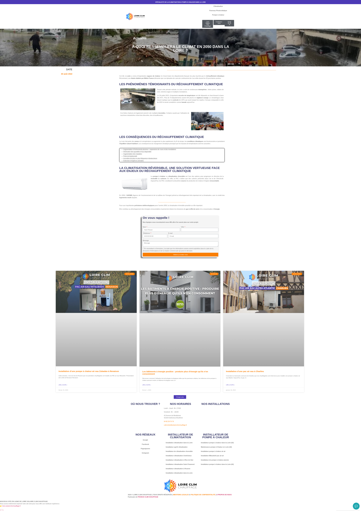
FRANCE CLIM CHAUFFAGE (148, 497)
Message (146, 240)
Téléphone (146, 233)
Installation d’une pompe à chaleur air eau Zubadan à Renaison (89, 371)
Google (145, 440)
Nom (144, 227)
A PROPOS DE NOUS (224, 494)
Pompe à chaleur (218, 15)
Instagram (145, 453)
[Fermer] (1, 510)
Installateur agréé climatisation (176, 447)
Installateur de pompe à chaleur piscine (215, 460)
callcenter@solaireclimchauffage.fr (175, 425)
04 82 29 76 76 (169, 421)
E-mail (170, 233)
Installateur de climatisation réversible (179, 451)
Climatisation (218, 6)
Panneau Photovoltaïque (218, 10)
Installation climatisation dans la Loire (179, 442)
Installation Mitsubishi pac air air (212, 455)
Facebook (145, 444)
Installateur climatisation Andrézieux (179, 455)
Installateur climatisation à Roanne (178, 468)
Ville (182, 227)
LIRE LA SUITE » (63, 385)
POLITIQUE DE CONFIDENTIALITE (203, 494)
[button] (122, 99)
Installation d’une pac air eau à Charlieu (245, 371)
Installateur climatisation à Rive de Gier (179, 460)
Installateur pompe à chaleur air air (213, 451)
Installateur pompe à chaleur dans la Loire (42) (217, 442)
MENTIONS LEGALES (181, 494)
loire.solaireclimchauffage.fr (11, 506)
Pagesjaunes (145, 448)
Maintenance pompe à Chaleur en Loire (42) (216, 447)
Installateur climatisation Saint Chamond (180, 464)
